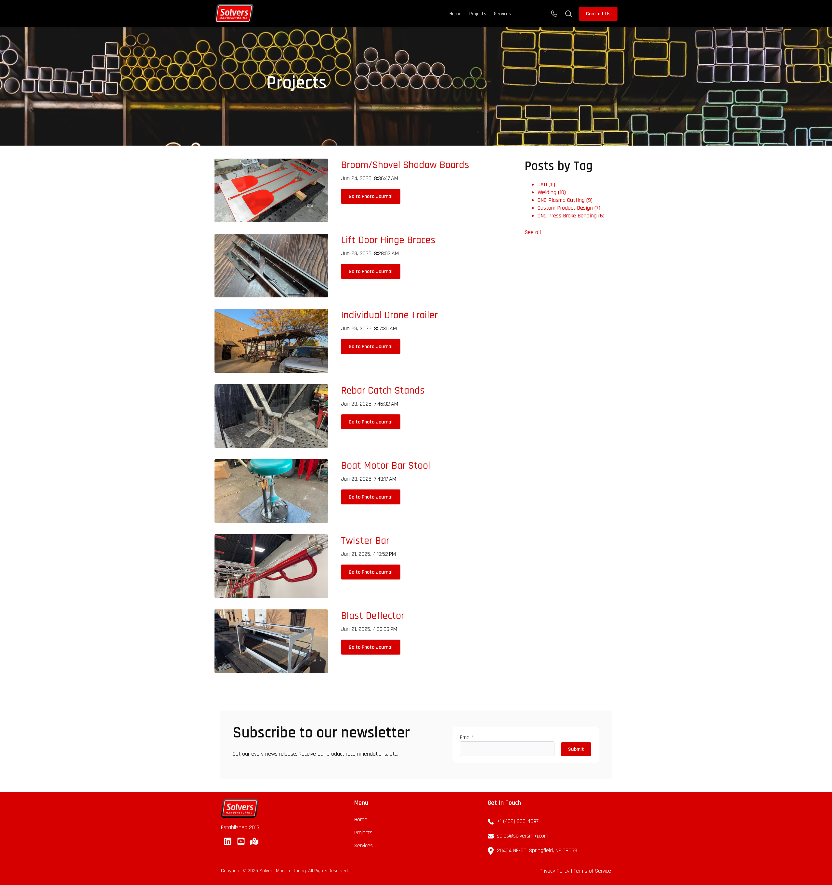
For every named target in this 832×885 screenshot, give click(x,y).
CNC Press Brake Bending (571, 215)
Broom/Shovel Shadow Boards (405, 165)
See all (533, 232)
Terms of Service (592, 871)
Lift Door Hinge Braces (388, 240)
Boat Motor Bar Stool (385, 465)
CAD (546, 184)
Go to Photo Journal (371, 196)
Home (455, 13)
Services (502, 13)
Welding (552, 192)
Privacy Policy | (557, 871)
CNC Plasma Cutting (565, 200)
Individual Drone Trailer (389, 315)
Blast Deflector (372, 615)
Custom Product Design (569, 208)
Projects (477, 13)
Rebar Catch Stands (383, 390)
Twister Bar (365, 540)
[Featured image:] (271, 220)
